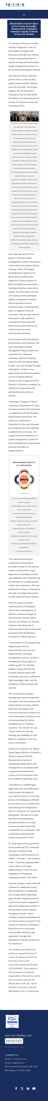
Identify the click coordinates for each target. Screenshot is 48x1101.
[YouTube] (33, 1089)
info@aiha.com (18, 1062)
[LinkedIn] (27, 1089)
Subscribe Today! (14, 1040)
